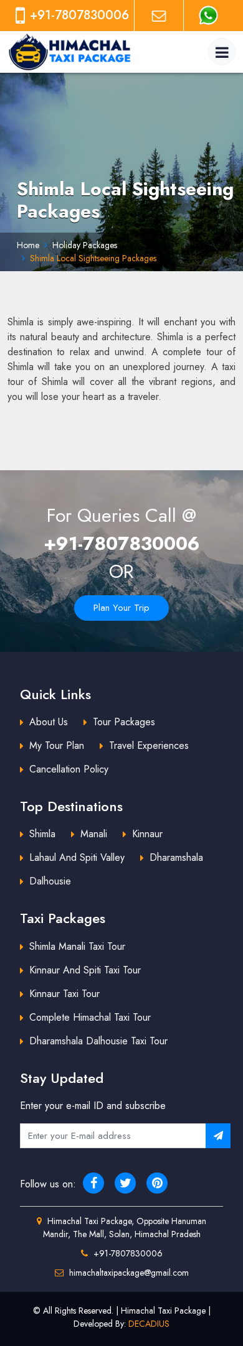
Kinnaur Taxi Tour (64, 993)
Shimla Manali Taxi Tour (77, 946)
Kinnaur (147, 834)
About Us (48, 722)
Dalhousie (50, 881)
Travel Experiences (149, 745)
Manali (93, 834)
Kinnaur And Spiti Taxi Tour (85, 970)
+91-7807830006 (122, 543)
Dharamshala (176, 857)
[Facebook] (93, 1183)
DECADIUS (148, 1323)
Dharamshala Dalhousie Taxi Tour (98, 1041)
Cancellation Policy (68, 769)
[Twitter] (125, 1183)
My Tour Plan (56, 745)
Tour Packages (124, 722)
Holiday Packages (84, 245)
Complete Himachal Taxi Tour (90, 1017)
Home (28, 245)
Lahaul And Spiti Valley (77, 857)
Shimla (42, 834)
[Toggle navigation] (222, 51)
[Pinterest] (157, 1183)
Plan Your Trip (121, 608)
